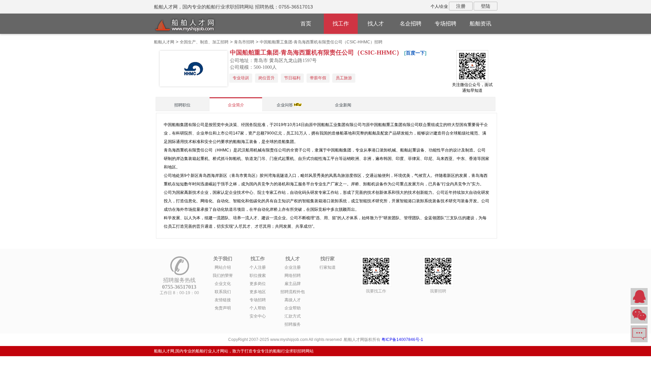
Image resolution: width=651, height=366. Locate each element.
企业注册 (292, 267)
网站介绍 (223, 267)
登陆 (485, 6)
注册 (461, 6)
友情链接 (223, 300)
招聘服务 (292, 324)
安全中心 (258, 316)
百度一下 (415, 53)
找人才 (376, 23)
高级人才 (292, 300)
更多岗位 (258, 283)
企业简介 (236, 105)
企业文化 (223, 283)
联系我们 (223, 291)
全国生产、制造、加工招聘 (204, 42)
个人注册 (258, 267)
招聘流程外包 (292, 291)
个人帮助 (258, 308)
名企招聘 (410, 23)
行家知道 (327, 267)
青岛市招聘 (244, 42)
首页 (305, 23)
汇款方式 (292, 316)
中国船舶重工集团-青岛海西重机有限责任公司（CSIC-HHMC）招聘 (321, 42)
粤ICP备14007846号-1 (402, 339)
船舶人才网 (164, 42)
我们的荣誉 (223, 275)
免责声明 (223, 308)
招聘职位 (182, 105)
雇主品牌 (292, 283)
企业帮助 (292, 308)
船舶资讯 (480, 23)
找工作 (341, 23)
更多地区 (258, 291)
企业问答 (285, 105)
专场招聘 (445, 23)
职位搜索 (258, 275)
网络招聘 (292, 275)
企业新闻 (343, 105)
